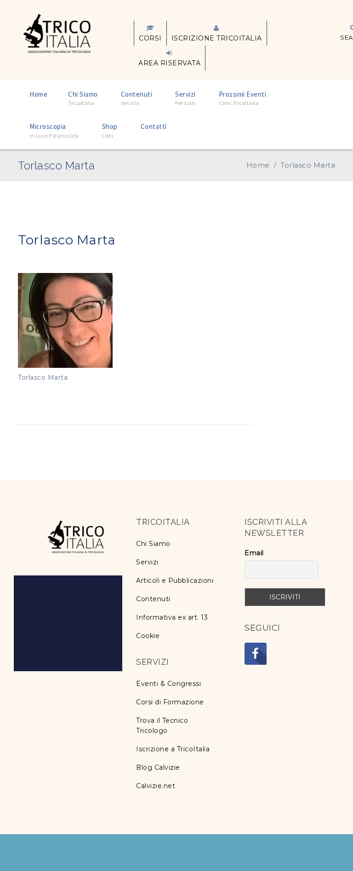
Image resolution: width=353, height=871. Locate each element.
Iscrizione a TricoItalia (173, 749)
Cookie (147, 636)
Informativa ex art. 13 (172, 617)
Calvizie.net (155, 786)
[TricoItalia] (57, 33)
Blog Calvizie (158, 767)
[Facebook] (256, 654)
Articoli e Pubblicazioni (174, 580)
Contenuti (153, 599)
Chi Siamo (153, 544)
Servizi (147, 562)
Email (254, 553)
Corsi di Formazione (170, 702)
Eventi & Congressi (168, 683)
